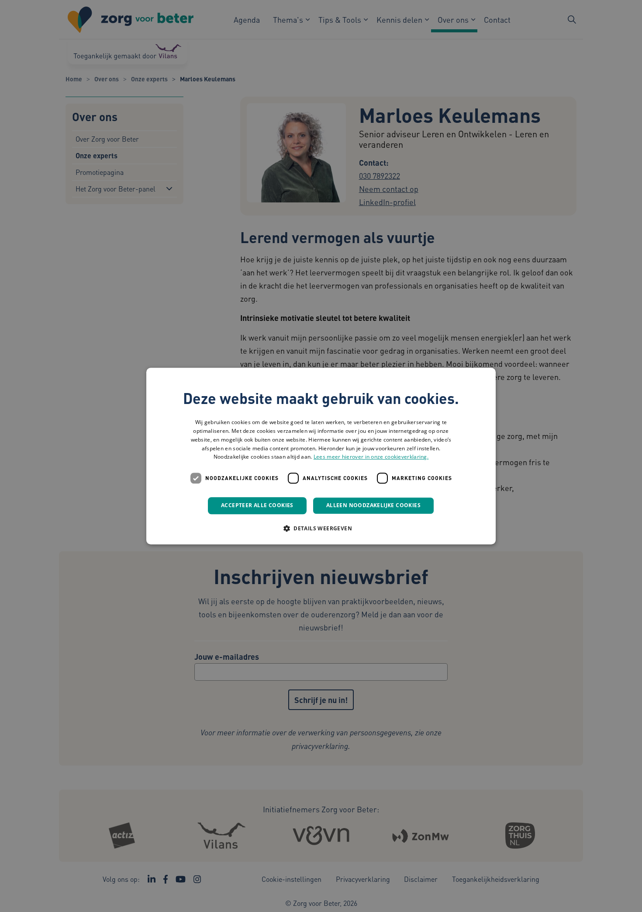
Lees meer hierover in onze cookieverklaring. (371, 457)
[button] (321, 528)
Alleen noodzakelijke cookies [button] (373, 505)
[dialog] (321, 456)
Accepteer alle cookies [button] (257, 505)
